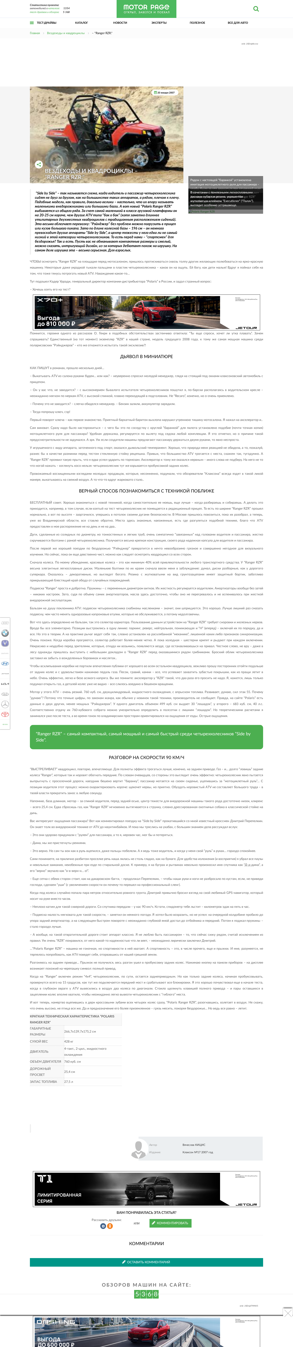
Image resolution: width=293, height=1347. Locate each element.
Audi (4, 623)
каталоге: (54, 8)
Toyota (4, 714)
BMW (4, 633)
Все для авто (238, 23)
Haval (4, 653)
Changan (4, 643)
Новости (120, 23)
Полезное (197, 23)
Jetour (4, 674)
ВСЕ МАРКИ (5, 723)
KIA (4, 684)
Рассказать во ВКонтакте (103, 1226)
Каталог (81, 23)
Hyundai (4, 664)
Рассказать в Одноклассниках (110, 1226)
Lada (4, 694)
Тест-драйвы (46, 23)
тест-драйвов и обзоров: (44, 12)
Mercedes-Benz (4, 704)
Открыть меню (32, 27)
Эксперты (159, 23)
